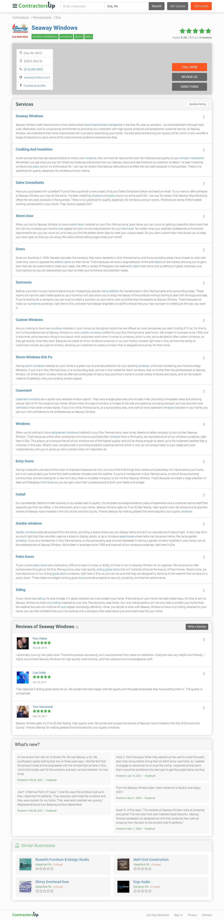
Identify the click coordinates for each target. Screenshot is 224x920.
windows (66, 36)
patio (88, 36)
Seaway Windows (54, 27)
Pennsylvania (42, 17)
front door (128, 228)
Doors (20, 249)
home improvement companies (103, 124)
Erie (58, 17)
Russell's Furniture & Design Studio (62, 859)
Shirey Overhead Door (52, 882)
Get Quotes (177, 6)
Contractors (20, 17)
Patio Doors (25, 557)
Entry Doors (25, 461)
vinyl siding (54, 602)
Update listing (197, 104)
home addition (110, 291)
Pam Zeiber (40, 638)
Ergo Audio (141, 882)
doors (79, 36)
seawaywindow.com (37, 77)
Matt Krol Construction (151, 859)
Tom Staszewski (43, 707)
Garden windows (29, 523)
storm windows (34, 366)
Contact (207, 915)
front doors (47, 482)
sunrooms (34, 303)
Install (20, 494)
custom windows (90, 332)
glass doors (60, 573)
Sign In (178, 915)
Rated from (192, 37)
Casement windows (28, 399)
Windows (23, 424)
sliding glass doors (108, 569)
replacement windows (64, 432)
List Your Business (157, 915)
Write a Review (197, 626)
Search (157, 6)
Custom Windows (29, 320)
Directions (189, 86)
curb (60, 228)
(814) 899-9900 (33, 69)
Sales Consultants (30, 182)
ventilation (22, 407)
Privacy (192, 915)
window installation (45, 36)
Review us (189, 77)
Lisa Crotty (39, 672)
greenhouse (127, 536)
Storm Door (24, 216)
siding (41, 598)
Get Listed (201, 6)
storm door (77, 224)
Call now (189, 67)
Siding (20, 590)
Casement (24, 390)
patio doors (40, 565)
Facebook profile (35, 85)
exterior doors (62, 262)
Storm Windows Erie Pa (34, 357)
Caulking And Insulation (34, 149)
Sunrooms (23, 282)
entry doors (133, 266)
